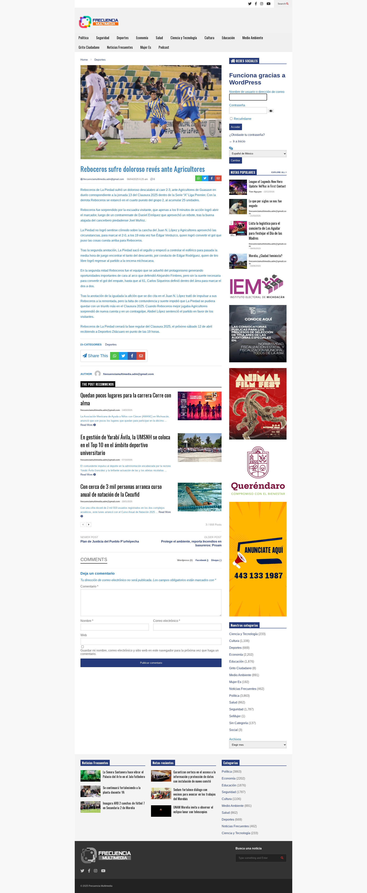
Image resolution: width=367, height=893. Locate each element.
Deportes (122, 37)
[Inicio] (99, 23)
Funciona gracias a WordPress (257, 79)
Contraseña (237, 105)
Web (83, 635)
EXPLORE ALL (278, 172)
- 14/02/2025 (126, 410)
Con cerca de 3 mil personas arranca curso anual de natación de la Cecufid (121, 490)
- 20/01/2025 (126, 501)
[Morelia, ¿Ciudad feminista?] (238, 261)
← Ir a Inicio (237, 141)
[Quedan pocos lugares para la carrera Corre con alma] (200, 406)
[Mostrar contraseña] (271, 111)
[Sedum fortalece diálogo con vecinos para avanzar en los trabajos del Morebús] (161, 793)
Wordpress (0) (185, 560)
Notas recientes (163, 763)
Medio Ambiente (252, 37)
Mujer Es (145, 47)
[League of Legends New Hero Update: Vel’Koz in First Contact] (238, 187)
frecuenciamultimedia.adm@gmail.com (103, 179)
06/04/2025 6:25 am (137, 179)
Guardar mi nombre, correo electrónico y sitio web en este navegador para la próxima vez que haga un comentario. (149, 652)
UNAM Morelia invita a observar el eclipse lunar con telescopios (193, 809)
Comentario (89, 586)
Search (282, 3)
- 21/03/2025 (255, 216)
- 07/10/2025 (126, 460)
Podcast (164, 47)
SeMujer (235, 716)
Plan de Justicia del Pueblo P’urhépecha (109, 541)
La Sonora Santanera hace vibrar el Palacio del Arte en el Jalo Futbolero (124, 774)
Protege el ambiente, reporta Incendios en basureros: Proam (191, 543)
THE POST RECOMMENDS (98, 384)
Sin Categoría (238, 723)
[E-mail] (218, 178)
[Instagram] (261, 4)
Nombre (86, 620)
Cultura (209, 37)
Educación (228, 37)
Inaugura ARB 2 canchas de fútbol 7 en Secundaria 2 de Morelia (124, 805)
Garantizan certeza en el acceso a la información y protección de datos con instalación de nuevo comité (194, 777)
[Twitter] (250, 4)
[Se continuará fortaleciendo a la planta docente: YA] (90, 791)
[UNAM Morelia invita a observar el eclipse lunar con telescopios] (161, 811)
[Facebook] (256, 4)
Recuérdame (242, 118)
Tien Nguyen (255, 192)
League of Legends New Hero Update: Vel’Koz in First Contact (267, 183)
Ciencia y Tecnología (184, 37)
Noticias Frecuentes (120, 47)
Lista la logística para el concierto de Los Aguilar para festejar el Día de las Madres (265, 231)
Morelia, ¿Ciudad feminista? (265, 255)
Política (84, 37)
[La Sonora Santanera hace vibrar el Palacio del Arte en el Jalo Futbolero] (90, 776)
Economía (142, 37)
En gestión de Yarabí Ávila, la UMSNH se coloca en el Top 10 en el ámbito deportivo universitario (125, 445)
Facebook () (202, 560)
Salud (159, 37)
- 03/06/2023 (255, 266)
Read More (86, 424)
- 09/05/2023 (255, 248)
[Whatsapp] (198, 178)
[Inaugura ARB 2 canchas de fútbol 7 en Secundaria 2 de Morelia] (90, 807)
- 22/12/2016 (268, 192)
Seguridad (102, 37)
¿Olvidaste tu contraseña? (247, 134)
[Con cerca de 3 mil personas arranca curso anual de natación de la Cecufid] (200, 497)
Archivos (235, 739)
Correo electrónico (166, 620)
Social (233, 730)
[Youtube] (268, 4)
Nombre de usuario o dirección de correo (256, 91)
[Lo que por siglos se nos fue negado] (238, 206)
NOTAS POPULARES (243, 172)
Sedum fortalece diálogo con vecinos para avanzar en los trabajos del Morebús (194, 794)
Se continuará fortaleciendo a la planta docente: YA (121, 790)
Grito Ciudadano (89, 47)
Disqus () (216, 560)
